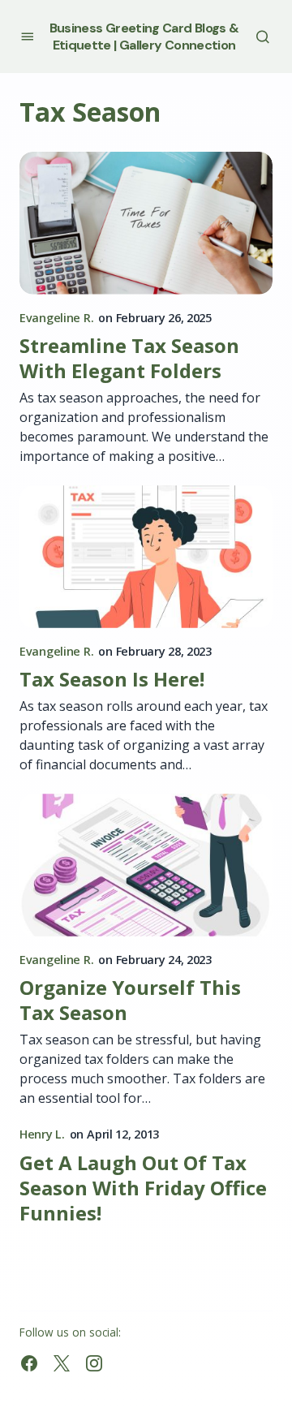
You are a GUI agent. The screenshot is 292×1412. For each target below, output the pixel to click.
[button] (27, 36)
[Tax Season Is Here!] (146, 556)
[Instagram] (94, 1363)
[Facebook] (29, 1363)
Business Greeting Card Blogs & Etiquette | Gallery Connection (144, 36)
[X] (61, 1363)
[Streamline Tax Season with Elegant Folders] (146, 223)
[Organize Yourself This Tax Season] (146, 865)
